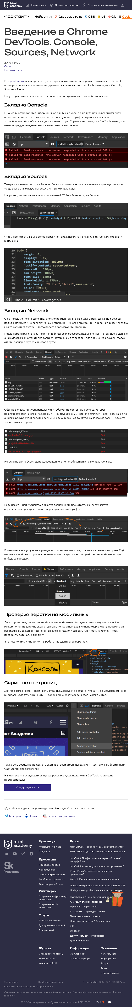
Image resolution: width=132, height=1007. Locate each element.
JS (103, 16)
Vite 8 (73, 926)
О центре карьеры (80, 958)
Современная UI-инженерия (48, 906)
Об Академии (77, 953)
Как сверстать (70, 16)
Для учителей (46, 930)
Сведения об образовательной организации (28, 986)
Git (113, 16)
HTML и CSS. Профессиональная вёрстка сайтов (97, 846)
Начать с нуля (38, 5)
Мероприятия (108, 958)
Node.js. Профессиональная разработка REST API (97, 885)
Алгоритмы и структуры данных (87, 911)
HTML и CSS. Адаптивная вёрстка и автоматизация (97, 851)
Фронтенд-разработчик (52, 874)
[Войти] (123, 5)
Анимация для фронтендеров (86, 901)
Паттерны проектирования (85, 916)
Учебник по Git (47, 958)
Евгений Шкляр (14, 70)
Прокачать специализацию (103, 5)
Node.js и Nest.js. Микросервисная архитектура (96, 890)
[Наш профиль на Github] (103, 1002)
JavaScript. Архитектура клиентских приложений (97, 866)
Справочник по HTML (51, 953)
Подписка (44, 851)
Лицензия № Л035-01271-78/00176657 (104, 982)
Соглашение (11, 982)
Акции (104, 968)
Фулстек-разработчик (51, 884)
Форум (104, 963)
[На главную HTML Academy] (13, 5)
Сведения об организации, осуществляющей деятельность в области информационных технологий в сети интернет (63, 994)
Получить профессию (67, 5)
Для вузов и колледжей (52, 925)
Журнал (45, 948)
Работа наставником (50, 920)
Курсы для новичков (50, 846)
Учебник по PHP (48, 963)
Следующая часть (27, 787)
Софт (127, 16)
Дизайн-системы (79, 940)
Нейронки (43, 16)
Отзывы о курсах (110, 973)
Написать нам (108, 953)
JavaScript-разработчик (52, 879)
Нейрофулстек (47, 869)
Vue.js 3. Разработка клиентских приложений (94, 879)
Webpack (75, 930)
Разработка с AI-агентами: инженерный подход (96, 897)
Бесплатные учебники (61, 816)
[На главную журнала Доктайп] (16, 16)
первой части (15, 81)
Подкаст (34, 816)
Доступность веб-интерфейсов (87, 935)
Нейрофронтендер (49, 865)
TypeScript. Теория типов (83, 906)
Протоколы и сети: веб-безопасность (90, 921)
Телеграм (15, 816)
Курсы (74, 841)
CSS (91, 16)
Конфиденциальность (50, 982)
